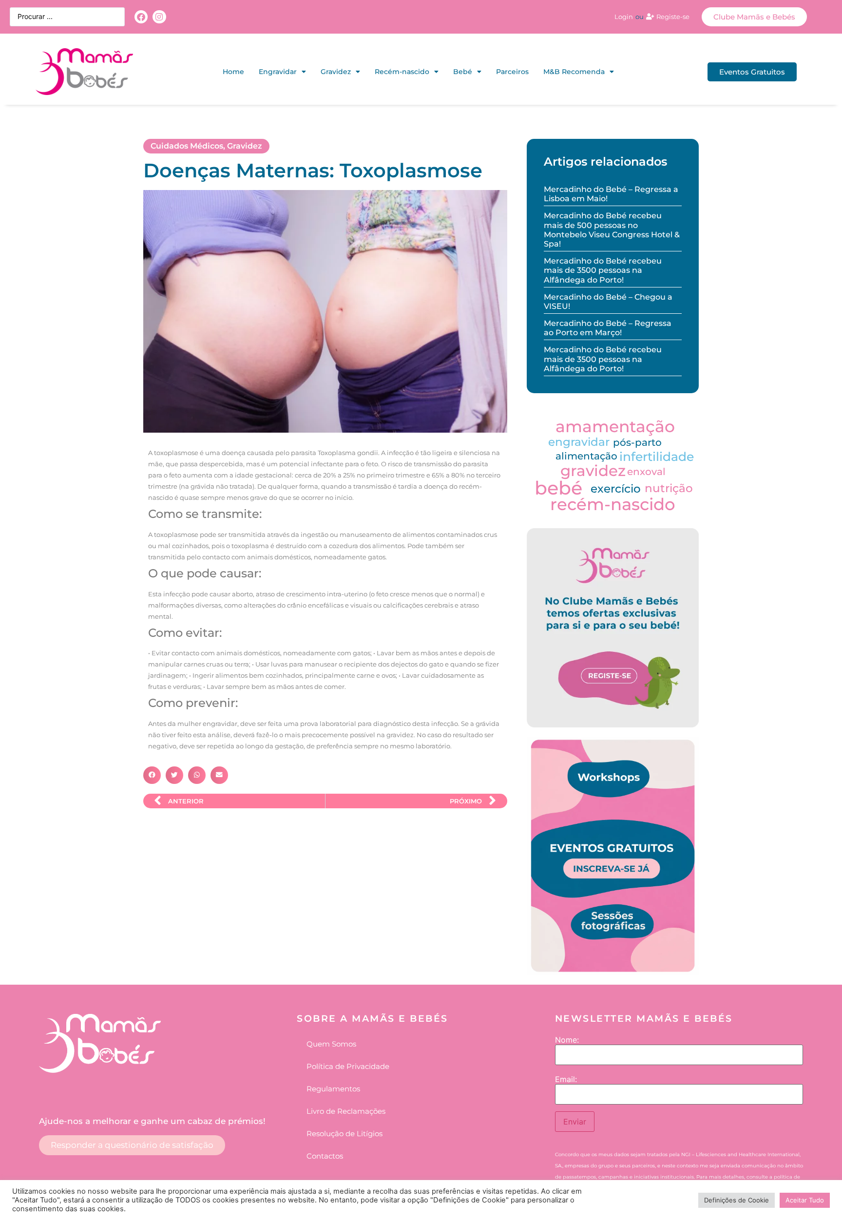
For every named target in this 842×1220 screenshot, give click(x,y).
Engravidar (278, 71)
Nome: (567, 1040)
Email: (566, 1079)
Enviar (574, 1121)
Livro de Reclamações (345, 1111)
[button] (152, 775)
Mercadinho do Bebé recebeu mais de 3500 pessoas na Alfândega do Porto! (603, 270)
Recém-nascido (402, 71)
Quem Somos (331, 1043)
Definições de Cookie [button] (736, 1200)
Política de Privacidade (347, 1066)
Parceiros (512, 71)
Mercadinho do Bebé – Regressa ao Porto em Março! (607, 328)
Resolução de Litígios (344, 1133)
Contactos (324, 1156)
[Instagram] (159, 16)
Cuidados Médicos (187, 146)
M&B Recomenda (574, 71)
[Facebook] (141, 16)
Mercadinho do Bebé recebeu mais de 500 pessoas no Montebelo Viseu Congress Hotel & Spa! (612, 229)
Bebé (462, 71)
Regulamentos (333, 1088)
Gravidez (336, 71)
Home (233, 71)
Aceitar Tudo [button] (804, 1200)
